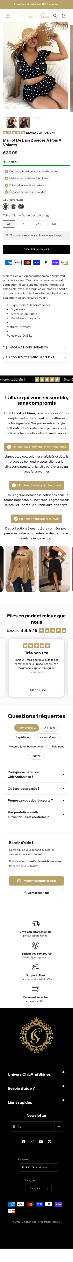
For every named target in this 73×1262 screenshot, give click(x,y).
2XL (23, 224)
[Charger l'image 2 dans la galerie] (24, 122)
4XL (54, 224)
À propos (49, 727)
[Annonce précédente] (7, 4)
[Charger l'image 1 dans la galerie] (11, 122)
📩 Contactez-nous (36, 892)
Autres (36, 755)
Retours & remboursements (26, 746)
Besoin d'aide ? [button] (21, 1088)
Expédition (22, 737)
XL (9, 224)
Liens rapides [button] (20, 1102)
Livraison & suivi (47, 737)
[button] (8, 15)
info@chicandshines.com (39, 880)
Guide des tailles (34, 215)
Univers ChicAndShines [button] (29, 1074)
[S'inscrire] (59, 1126)
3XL (39, 224)
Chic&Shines (29, 1221)
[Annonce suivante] (65, 4)
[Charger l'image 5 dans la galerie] (37, 122)
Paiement (58, 746)
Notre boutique (27, 727)
